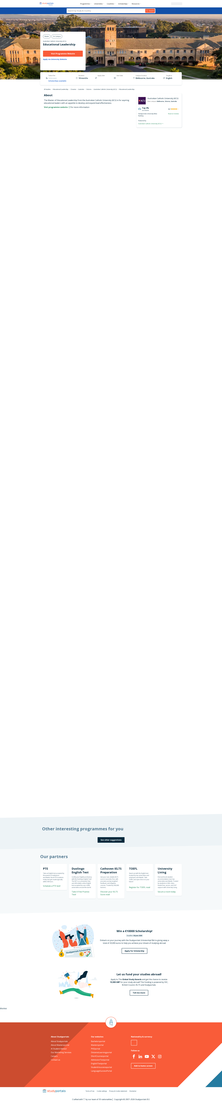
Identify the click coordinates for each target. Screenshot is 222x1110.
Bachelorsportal (98, 1041)
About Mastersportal (60, 1045)
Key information (75, 140)
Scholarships (123, 4)
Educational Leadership (59, 44)
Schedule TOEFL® (157, 318)
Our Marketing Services (61, 1052)
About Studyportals (59, 1041)
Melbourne (160, 101)
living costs (100, 664)
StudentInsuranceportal (101, 1067)
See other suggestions (111, 840)
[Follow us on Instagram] (159, 1056)
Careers (54, 1056)
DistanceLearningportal (101, 1052)
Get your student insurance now (108, 612)
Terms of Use (90, 1091)
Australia (81, 89)
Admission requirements (71, 162)
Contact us (55, 1060)
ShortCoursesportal (99, 1056)
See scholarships (100, 761)
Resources (136, 4)
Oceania (73, 89)
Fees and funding (74, 167)
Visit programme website (56, 107)
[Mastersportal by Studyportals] (46, 4)
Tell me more (139, 992)
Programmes (85, 4)
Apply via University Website (55, 59)
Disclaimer (133, 1091)
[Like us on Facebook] (134, 1056)
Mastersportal (97, 1045)
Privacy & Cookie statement (118, 1091)
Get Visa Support (157, 718)
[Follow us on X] (153, 1056)
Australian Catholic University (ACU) (54, 41)
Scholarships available (57, 81)
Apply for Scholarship (134, 951)
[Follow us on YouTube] (147, 1056)
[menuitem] (86, 3)
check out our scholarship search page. (135, 805)
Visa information (75, 179)
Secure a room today (167, 891)
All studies (47, 89)
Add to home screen (143, 1066)
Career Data (77, 156)
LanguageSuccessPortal (101, 1071)
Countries (110, 4)
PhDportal (95, 1048)
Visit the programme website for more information (130, 201)
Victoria (88, 89)
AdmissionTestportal (100, 1060)
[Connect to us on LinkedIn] (140, 1056)
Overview (78, 145)
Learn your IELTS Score (154, 359)
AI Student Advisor (59, 1048)
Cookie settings (102, 1091)
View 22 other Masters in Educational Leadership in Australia (116, 438)
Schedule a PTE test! (155, 331)
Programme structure (72, 151)
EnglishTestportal (99, 1063)
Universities (98, 4)
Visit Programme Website (63, 53)
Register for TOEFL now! (139, 887)
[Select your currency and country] (134, 1042)
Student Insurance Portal (122, 627)
